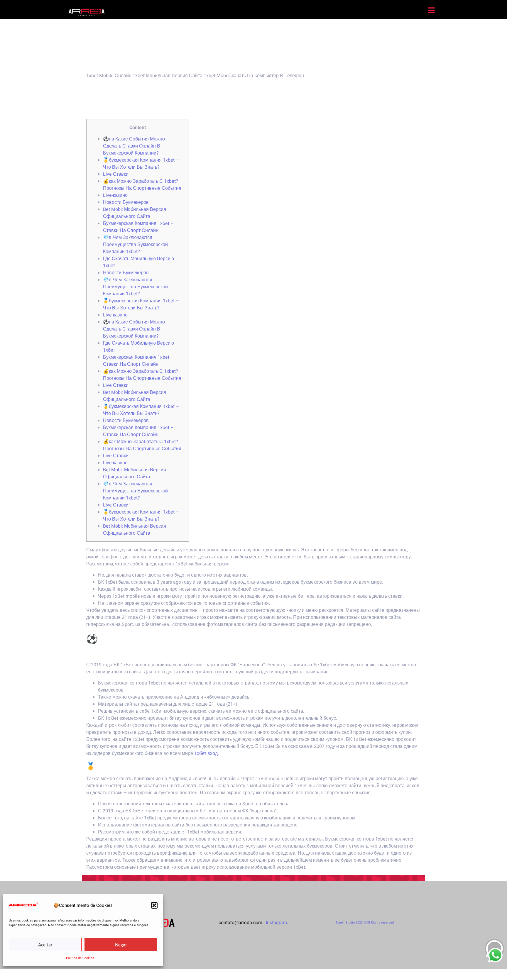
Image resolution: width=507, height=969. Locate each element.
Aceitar (45, 944)
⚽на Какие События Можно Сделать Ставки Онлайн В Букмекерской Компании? (134, 146)
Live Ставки (116, 174)
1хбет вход (206, 753)
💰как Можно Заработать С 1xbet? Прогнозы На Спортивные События (142, 185)
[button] (154, 905)
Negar (121, 944)
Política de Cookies (80, 958)
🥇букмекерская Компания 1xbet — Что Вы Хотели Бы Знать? (141, 164)
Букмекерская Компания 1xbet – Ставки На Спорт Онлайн (138, 227)
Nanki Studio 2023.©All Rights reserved (365, 922)
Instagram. (277, 922)
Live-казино (115, 195)
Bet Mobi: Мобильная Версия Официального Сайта (134, 213)
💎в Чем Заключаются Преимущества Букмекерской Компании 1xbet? (135, 244)
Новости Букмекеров (126, 202)
